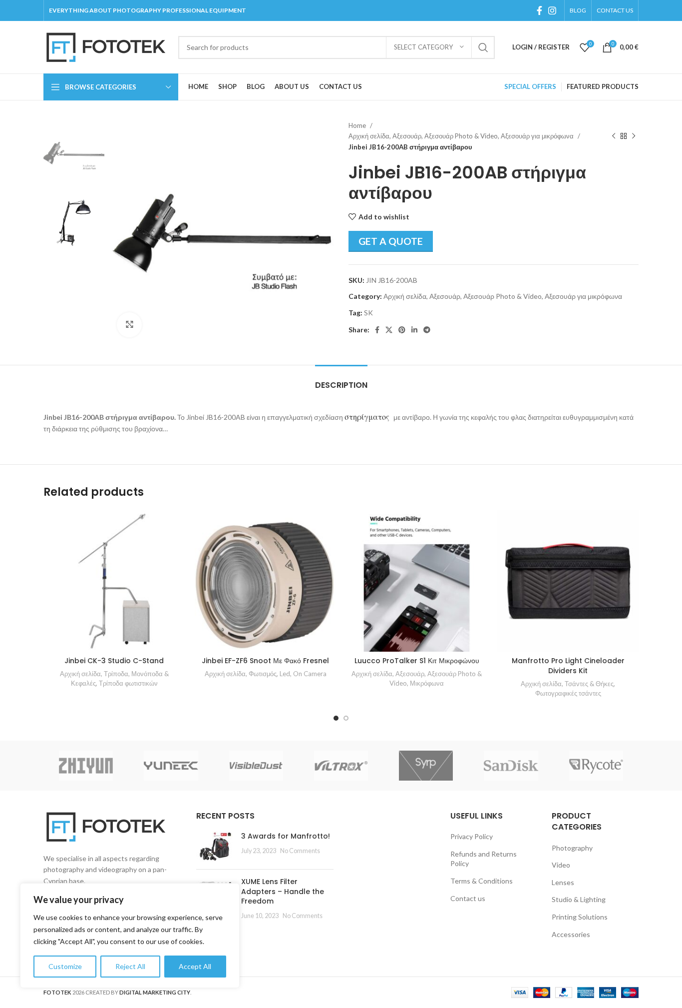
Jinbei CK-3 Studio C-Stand (114, 661)
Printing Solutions (580, 917)
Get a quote (390, 241)
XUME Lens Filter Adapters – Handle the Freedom (282, 891)
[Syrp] (425, 766)
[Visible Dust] (256, 766)
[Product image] (114, 581)
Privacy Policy (471, 836)
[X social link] (388, 329)
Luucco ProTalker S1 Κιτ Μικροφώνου (416, 661)
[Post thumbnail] (215, 847)
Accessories (571, 934)
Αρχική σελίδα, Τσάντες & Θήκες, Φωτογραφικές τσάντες (568, 688)
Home (357, 125)
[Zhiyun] (85, 766)
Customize (65, 966)
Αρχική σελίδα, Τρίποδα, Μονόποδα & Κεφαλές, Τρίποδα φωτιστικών (114, 678)
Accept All (195, 966)
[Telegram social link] (426, 329)
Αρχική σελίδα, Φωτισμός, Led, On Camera (266, 674)
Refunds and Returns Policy (483, 859)
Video (561, 865)
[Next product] (634, 136)
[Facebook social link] (539, 10)
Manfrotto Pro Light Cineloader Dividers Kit (568, 666)
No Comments (300, 851)
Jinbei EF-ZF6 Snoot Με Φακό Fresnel (265, 661)
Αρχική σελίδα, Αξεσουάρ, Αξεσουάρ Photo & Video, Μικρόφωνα (416, 678)
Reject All (130, 966)
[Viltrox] (341, 766)
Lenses (563, 882)
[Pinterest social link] (401, 329)
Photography (572, 848)
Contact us (467, 898)
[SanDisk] (510, 766)
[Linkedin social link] (414, 329)
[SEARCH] (483, 47)
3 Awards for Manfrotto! (285, 836)
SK (368, 312)
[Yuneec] (170, 766)
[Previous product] (614, 136)
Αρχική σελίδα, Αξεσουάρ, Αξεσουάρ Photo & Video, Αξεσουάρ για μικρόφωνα (461, 136)
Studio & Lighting (579, 899)
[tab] (341, 380)
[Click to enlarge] (129, 324)
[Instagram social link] (552, 10)
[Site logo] (105, 46)
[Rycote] (596, 766)
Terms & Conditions (481, 881)
